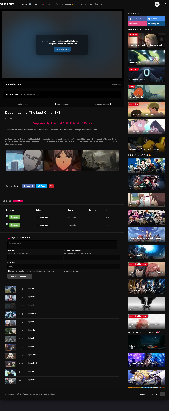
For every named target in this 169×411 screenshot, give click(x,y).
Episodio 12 (32, 380)
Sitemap (155, 394)
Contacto (143, 394)
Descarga (18, 201)
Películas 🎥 (53, 4)
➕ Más (97, 4)
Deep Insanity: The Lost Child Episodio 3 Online (62, 123)
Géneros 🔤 (26, 4)
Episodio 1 (32, 288)
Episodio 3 (32, 305)
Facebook (137, 19)
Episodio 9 (32, 355)
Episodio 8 (32, 346)
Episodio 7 (32, 338)
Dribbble (135, 24)
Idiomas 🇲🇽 (39, 4)
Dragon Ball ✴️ (68, 4)
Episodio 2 (32, 297)
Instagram (155, 24)
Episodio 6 (32, 330)
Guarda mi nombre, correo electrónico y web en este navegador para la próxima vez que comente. (48, 271)
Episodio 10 (32, 363)
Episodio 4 (32, 313)
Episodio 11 (32, 371)
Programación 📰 (85, 4)
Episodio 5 (32, 322)
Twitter (154, 19)
